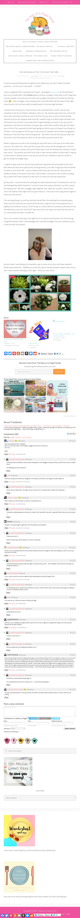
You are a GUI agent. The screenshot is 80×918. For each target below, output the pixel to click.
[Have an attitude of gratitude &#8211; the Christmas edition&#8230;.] (64, 326)
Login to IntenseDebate (33, 718)
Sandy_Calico (12, 497)
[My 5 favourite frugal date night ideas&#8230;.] (15, 329)
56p (16, 440)
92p (20, 547)
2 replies (14, 627)
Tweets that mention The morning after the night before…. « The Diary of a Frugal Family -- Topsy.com (37, 426)
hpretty (11, 440)
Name (5, 721)
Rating (18, 437)
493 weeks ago (30, 689)
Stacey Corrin (51, 911)
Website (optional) (57, 721)
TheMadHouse (13, 547)
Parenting (73, 416)
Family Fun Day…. (33, 343)
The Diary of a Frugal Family (40, 24)
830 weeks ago (21, 441)
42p (25, 689)
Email (29, 721)
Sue (8, 475)
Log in (68, 914)
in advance (55, 92)
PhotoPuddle (12, 573)
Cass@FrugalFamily (16, 459)
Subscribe (59, 372)
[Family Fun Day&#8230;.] (39, 331)
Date (12, 437)
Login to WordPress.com (44, 718)
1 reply (13, 454)
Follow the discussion (74, 434)
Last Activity (26, 437)
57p (20, 497)
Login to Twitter (56, 718)
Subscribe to (7, 728)
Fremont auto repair (15, 689)
